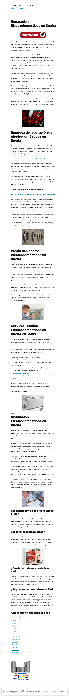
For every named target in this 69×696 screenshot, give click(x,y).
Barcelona (20, 194)
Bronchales (15, 634)
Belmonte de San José (18, 618)
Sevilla (32, 194)
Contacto (20, 8)
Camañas (15, 653)
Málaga (37, 194)
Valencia (26, 194)
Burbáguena (16, 636)
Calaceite (15, 642)
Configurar (62, 691)
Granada (43, 194)
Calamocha (15, 644)
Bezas (14, 623)
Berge (14, 620)
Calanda (14, 647)
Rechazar (54, 691)
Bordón (14, 631)
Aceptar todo (46, 691)
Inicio (13, 8)
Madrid (13, 194)
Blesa (14, 628)
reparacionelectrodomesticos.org (23, 5)
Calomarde (15, 650)
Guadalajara (51, 194)
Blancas (14, 626)
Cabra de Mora (16, 639)
